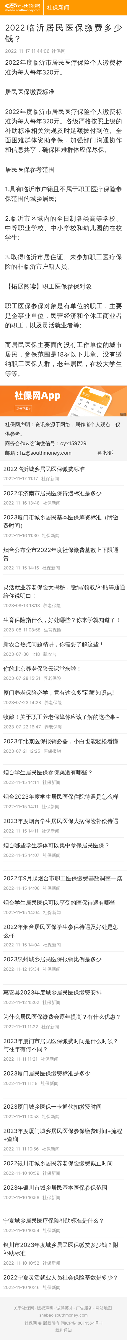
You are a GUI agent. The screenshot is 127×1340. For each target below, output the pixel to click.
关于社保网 (24, 1308)
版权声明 (45, 1308)
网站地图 (103, 1308)
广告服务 (84, 1308)
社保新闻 (58, 7)
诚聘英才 (64, 1308)
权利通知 (63, 1330)
